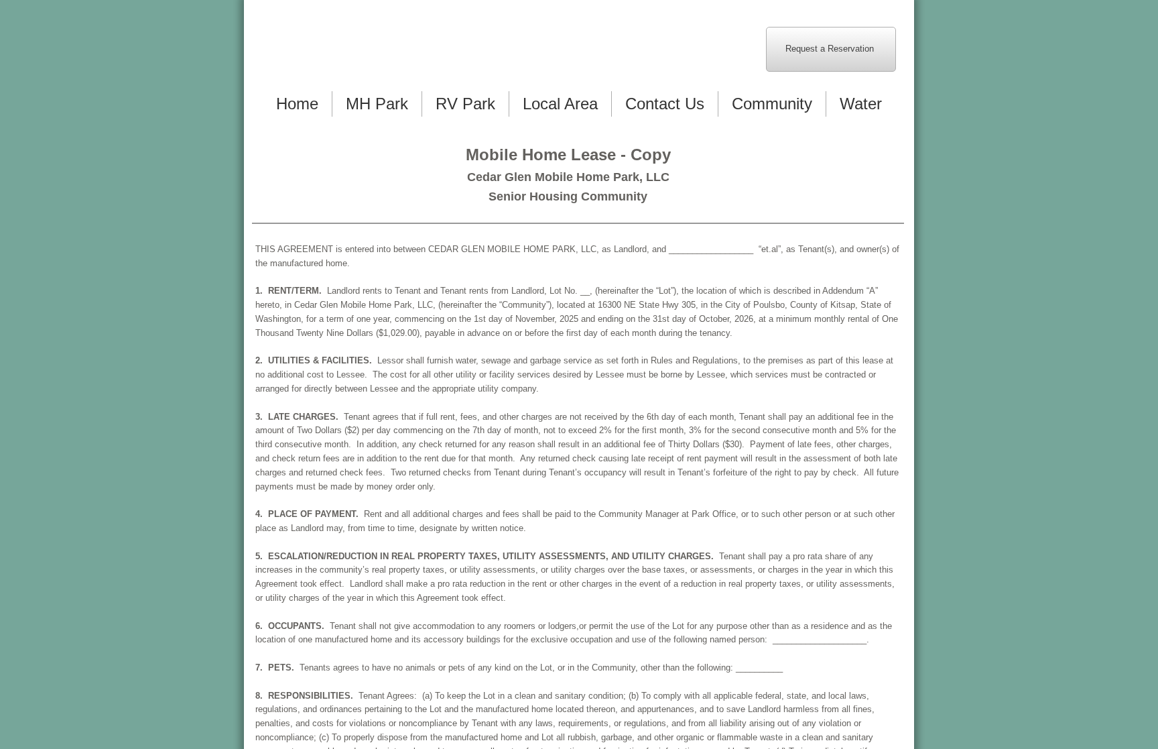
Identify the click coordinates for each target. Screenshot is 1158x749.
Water (861, 104)
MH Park (377, 104)
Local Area (560, 104)
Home (297, 104)
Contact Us (664, 104)
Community (772, 104)
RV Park (465, 104)
